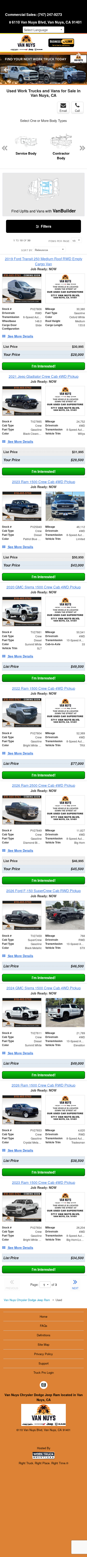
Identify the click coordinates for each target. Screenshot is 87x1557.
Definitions (43, 1335)
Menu (13, 6)
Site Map (43, 1344)
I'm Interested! (44, 366)
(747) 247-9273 (50, 14)
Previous (6, 70)
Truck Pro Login (43, 1372)
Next (78, 54)
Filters (45, 226)
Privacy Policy (43, 1354)
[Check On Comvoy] (44, 1385)
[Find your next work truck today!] (43, 69)
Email (63, 110)
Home (43, 1316)
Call (77, 110)
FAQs (43, 1325)
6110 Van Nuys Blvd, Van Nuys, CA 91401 (47, 22)
